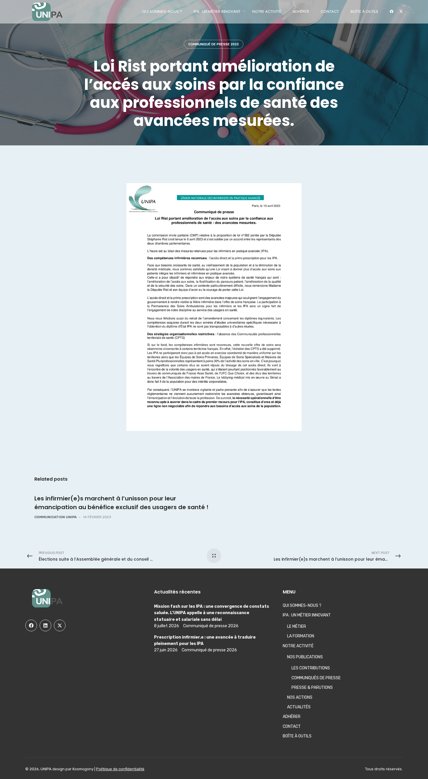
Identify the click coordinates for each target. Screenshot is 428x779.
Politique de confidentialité (120, 769)
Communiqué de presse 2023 (213, 44)
